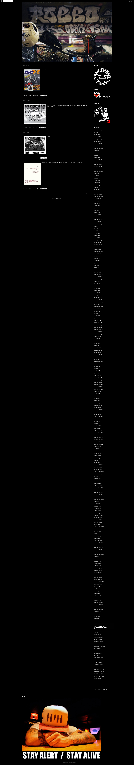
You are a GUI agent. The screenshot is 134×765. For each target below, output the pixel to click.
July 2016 (96, 338)
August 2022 (96, 173)
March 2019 (96, 265)
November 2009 (97, 522)
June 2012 (96, 451)
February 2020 (97, 240)
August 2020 (96, 226)
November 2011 (97, 467)
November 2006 (97, 604)
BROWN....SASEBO (98, 639)
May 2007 (96, 591)
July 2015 (96, 366)
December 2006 (97, 602)
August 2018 (96, 281)
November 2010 (97, 494)
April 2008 (96, 565)
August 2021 (96, 198)
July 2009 (96, 531)
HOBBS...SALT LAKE (98, 650)
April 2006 (96, 618)
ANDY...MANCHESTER (99, 637)
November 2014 (97, 384)
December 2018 (97, 272)
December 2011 (97, 464)
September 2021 (97, 196)
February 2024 (97, 139)
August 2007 (96, 584)
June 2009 (96, 533)
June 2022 (96, 178)
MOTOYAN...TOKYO (98, 664)
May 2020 (96, 233)
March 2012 (96, 458)
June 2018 (96, 285)
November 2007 (97, 577)
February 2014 (97, 405)
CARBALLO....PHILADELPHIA (100, 644)
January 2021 (97, 214)
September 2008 (97, 554)
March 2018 (96, 292)
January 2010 (97, 517)
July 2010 (96, 503)
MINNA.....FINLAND (98, 662)
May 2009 (96, 536)
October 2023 (97, 146)
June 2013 (96, 423)
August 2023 (96, 150)
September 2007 (97, 581)
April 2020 (96, 235)
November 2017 (97, 302)
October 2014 (97, 386)
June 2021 (96, 203)
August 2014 (96, 391)
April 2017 (96, 318)
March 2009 (96, 540)
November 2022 (97, 166)
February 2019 (97, 267)
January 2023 (97, 162)
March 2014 (96, 402)
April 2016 (96, 345)
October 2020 (97, 221)
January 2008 (97, 572)
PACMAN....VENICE (98, 667)
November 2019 (97, 247)
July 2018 (96, 283)
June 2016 (96, 341)
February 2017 (97, 322)
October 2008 (97, 552)
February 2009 (97, 542)
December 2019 (97, 244)
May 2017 (96, 315)
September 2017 (97, 306)
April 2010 (96, 510)
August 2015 (96, 363)
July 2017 (96, 311)
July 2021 (96, 201)
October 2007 (97, 579)
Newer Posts (26, 194)
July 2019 (96, 256)
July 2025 (96, 132)
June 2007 (96, 588)
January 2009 (97, 545)
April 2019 (96, 263)
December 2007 (97, 575)
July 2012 (96, 448)
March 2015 (96, 375)
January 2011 (97, 490)
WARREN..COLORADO (99, 676)
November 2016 (97, 329)
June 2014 (96, 396)
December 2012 (97, 437)
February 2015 (97, 377)
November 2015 (97, 357)
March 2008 (96, 568)
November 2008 (97, 549)
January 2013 (97, 435)
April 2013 (96, 428)
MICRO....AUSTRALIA (98, 660)
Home (56, 194)
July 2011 (96, 476)
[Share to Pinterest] (46, 95)
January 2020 (97, 242)
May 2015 (96, 370)
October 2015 (97, 359)
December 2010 (97, 492)
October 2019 (97, 249)
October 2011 (97, 469)
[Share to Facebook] (45, 95)
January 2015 (97, 380)
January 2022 (97, 189)
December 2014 (97, 382)
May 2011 (96, 480)
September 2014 (97, 389)
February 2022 (97, 187)
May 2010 (96, 508)
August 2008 (96, 556)
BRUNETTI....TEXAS (98, 641)
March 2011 (96, 485)
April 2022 (96, 182)
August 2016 (96, 336)
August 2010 (96, 501)
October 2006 (97, 607)
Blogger (73, 762)
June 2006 (96, 613)
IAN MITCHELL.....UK (98, 653)
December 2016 (97, 327)
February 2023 (97, 159)
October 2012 (97, 441)
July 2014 (96, 393)
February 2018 (97, 295)
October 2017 (97, 304)
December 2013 (97, 409)
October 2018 (97, 276)
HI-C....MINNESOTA (98, 648)
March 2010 (96, 513)
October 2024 (97, 136)
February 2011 (97, 487)
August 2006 (96, 611)
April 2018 (96, 290)
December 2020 (97, 217)
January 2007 (97, 600)
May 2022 (96, 180)
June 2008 (96, 561)
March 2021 (96, 210)
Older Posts (86, 194)
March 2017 (96, 320)
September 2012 (97, 444)
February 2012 (97, 460)
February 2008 (97, 570)
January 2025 (97, 134)
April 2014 (96, 400)
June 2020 (96, 230)
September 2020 (97, 224)
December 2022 (97, 164)
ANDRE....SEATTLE (98, 634)
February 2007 (97, 597)
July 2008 (96, 558)
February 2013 (97, 432)
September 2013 (97, 416)
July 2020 (96, 228)
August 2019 (96, 253)
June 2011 (96, 478)
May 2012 (96, 453)
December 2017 (97, 299)
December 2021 (97, 191)
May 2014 (96, 398)
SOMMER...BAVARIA (98, 673)
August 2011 (96, 474)
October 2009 (97, 524)
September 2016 (97, 334)
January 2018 (97, 297)
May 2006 (96, 616)
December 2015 (97, 354)
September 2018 (97, 279)
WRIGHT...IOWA (97, 678)
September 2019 (97, 251)
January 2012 (97, 462)
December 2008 (97, 547)
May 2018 (96, 288)
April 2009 (96, 538)
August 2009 (96, 529)
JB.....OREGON (97, 655)
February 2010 (97, 515)
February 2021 (97, 212)
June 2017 (96, 313)
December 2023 (97, 143)
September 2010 (97, 499)
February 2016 (97, 350)
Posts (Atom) (59, 198)
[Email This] (41, 95)
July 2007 (96, 586)
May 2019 (96, 260)
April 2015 (96, 373)
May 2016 (96, 343)
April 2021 (96, 207)
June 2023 (96, 155)
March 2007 (96, 595)
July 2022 (96, 175)
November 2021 (97, 194)
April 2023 (96, 157)
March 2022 (96, 185)
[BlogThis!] (42, 95)
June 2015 (96, 368)
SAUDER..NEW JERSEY (99, 671)
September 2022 (97, 171)
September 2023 (97, 148)
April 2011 (96, 483)
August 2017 (96, 308)
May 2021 (96, 205)
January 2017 (97, 324)
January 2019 (97, 269)
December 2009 (97, 519)
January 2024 (97, 141)
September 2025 (97, 130)
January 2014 (97, 407)
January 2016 (97, 352)
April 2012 (96, 455)
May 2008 (96, 563)
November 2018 (97, 274)
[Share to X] (44, 95)
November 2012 (97, 439)
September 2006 (97, 609)
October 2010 (97, 497)
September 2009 (97, 526)
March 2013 (96, 430)
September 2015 (97, 361)
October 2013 (97, 414)
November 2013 (97, 412)
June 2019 (96, 258)
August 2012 (96, 446)
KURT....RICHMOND (98, 657)
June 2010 (96, 506)
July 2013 (96, 421)
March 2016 (96, 347)
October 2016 (97, 331)
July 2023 (96, 152)
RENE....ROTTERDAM (99, 669)
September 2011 (97, 471)
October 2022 (97, 169)
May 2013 (96, 425)
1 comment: (35, 127)
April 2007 (96, 593)
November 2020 (97, 219)
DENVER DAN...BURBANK (99, 646)
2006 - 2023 (96, 632)
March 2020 (96, 237)
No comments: (36, 95)
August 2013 (96, 418)
